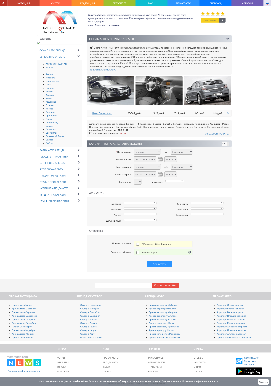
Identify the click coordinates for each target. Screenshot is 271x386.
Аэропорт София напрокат (230, 304)
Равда (49, 118)
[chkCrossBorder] (189, 252)
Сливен (49, 125)
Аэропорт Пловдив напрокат (231, 315)
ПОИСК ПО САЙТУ (166, 285)
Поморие (50, 112)
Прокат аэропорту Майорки (163, 304)
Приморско (51, 115)
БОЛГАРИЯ (63, 371)
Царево (49, 139)
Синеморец (52, 122)
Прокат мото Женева (23, 337)
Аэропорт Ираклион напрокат (232, 330)
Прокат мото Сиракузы (23, 312)
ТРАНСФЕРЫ (155, 366)
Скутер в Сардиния (90, 315)
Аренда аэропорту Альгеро (163, 315)
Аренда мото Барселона (24, 315)
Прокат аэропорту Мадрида (163, 312)
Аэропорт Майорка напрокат (231, 319)
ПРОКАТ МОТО (111, 357)
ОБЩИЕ (107, 371)
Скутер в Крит (87, 333)
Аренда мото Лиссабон (24, 322)
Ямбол (49, 143)
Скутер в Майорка (89, 308)
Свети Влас (51, 132)
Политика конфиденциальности (24, 371)
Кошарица (51, 101)
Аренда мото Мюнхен (23, 333)
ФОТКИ (61, 357)
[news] (24, 360)
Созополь (51, 129)
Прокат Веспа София (91, 337)
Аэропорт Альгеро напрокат (231, 333)
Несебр (49, 108)
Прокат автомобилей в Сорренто (234, 337)
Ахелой (49, 74)
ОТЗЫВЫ (198, 357)
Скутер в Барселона (90, 304)
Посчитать (159, 264)
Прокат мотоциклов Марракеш (164, 333)
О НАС (197, 366)
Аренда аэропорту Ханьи (162, 322)
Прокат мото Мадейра (23, 330)
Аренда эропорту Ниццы (161, 330)
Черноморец (52, 81)
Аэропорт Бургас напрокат (230, 308)
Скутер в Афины (88, 322)
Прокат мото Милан (22, 304)
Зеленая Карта (149, 252)
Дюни (48, 84)
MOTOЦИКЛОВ (156, 357)
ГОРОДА (61, 366)
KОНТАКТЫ (200, 362)
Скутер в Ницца (88, 330)
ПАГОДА (198, 371)
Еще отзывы (210, 20)
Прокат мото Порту (22, 326)
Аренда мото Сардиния (24, 308)
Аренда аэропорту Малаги (162, 308)
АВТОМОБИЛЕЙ (156, 362)
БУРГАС (50, 67)
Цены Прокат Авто (102, 113)
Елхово (49, 91)
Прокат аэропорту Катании (162, 319)
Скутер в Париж (88, 326)
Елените (50, 87)
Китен (49, 98)
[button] (24, 3)
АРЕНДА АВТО (103, 69)
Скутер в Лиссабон (90, 312)
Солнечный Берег (55, 136)
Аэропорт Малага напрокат (231, 322)
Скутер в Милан (88, 319)
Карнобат (50, 94)
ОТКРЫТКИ (63, 362)
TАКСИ (106, 366)
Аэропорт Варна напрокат (230, 312)
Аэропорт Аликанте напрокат (232, 326)
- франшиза (156, 244)
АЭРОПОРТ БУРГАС (56, 63)
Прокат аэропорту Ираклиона (164, 326)
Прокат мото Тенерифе (24, 319)
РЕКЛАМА (153, 371)
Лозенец (50, 105)
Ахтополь (50, 77)
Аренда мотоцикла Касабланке (165, 337)
